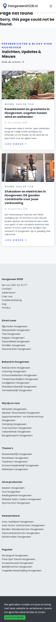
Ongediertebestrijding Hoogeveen (22, 570)
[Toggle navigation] (51, 6)
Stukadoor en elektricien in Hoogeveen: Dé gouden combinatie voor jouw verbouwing (25, 197)
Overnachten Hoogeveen (17, 428)
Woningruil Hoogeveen (15, 555)
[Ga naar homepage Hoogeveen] (20, 6)
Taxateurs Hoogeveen (15, 461)
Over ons (7, 296)
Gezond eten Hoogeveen (16, 349)
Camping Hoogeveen (14, 424)
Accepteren (15, 617)
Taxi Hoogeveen (11, 334)
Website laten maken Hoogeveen (21, 499)
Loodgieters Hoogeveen (16, 383)
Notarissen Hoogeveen (15, 458)
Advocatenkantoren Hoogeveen (21, 533)
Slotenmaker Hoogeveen (16, 536)
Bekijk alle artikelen (11, 62)
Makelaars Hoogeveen (15, 469)
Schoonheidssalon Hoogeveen (19, 375)
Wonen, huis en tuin (19, 104)
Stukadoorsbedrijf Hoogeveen (19, 386)
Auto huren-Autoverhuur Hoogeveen (23, 525)
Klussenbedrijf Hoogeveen (17, 454)
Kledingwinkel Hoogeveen (17, 495)
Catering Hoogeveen (14, 371)
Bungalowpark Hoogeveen (17, 435)
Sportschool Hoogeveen (16, 503)
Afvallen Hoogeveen (13, 345)
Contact (7, 288)
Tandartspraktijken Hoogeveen (20, 379)
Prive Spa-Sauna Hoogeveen (18, 559)
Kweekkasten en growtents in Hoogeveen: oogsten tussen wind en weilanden (27, 113)
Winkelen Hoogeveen (14, 409)
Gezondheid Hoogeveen (16, 341)
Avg (4, 304)
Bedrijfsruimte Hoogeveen (17, 566)
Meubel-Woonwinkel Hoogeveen (21, 412)
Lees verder (14, 144)
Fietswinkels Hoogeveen (16, 330)
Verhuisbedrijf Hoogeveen (17, 390)
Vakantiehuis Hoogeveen (16, 431)
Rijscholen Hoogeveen (14, 326)
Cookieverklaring (12, 300)
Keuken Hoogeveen (13, 488)
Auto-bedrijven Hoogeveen (18, 521)
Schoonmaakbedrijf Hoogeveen (20, 465)
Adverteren (8, 292)
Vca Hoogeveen (11, 491)
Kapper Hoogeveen (13, 337)
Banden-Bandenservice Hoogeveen (23, 529)
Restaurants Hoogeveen (16, 367)
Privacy (6, 307)
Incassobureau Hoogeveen (17, 563)
